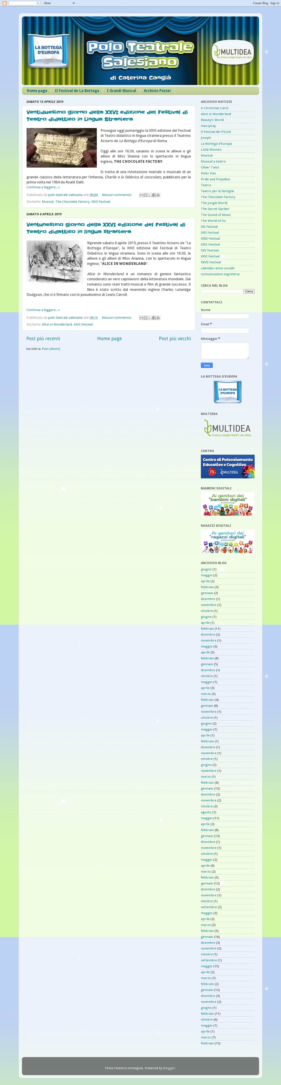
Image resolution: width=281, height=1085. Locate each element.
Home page (37, 91)
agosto (206, 812)
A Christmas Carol (214, 108)
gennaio (207, 593)
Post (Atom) (51, 349)
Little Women (211, 150)
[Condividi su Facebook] (154, 195)
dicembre (208, 599)
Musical (48, 202)
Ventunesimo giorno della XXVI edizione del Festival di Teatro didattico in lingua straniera (106, 228)
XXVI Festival (100, 202)
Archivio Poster (157, 91)
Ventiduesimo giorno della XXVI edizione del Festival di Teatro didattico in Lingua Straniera (107, 116)
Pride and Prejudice (215, 179)
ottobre (207, 611)
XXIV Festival (210, 244)
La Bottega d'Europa (216, 144)
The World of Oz (213, 221)
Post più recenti (43, 338)
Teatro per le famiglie (217, 191)
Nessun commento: (117, 195)
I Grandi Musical (121, 91)
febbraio (207, 587)
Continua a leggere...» (43, 187)
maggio (207, 575)
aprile (205, 581)
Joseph (206, 138)
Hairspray (208, 126)
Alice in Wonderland (57, 324)
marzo (206, 694)
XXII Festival (210, 233)
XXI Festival (209, 227)
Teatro (206, 185)
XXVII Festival (211, 262)
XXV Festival (210, 250)
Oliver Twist (210, 167)
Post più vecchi (175, 338)
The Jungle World (214, 203)
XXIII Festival (210, 239)
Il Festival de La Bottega (77, 91)
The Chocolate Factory (72, 202)
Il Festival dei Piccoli (216, 132)
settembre (209, 907)
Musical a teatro (213, 161)
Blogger (169, 1068)
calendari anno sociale (217, 268)
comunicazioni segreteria (220, 274)
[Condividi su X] (150, 195)
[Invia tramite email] (141, 195)
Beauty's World (212, 120)
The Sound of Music (216, 215)
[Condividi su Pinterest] (158, 195)
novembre (208, 605)
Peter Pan (208, 173)
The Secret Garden (215, 209)
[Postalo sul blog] (145, 195)
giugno (206, 569)
